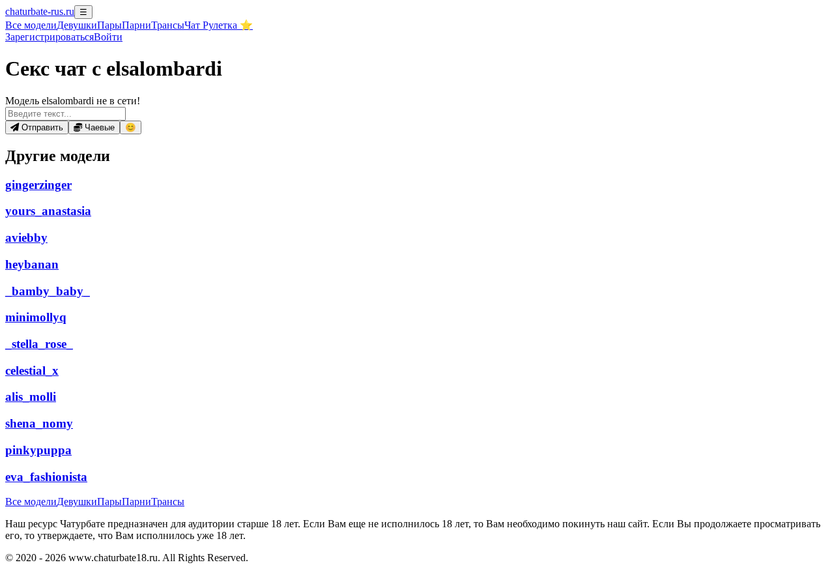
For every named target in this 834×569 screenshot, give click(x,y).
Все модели (31, 501)
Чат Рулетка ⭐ (218, 25)
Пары (109, 25)
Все (31, 25)
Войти (108, 36)
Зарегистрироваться (49, 36)
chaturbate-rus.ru (39, 11)
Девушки (77, 25)
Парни (136, 25)
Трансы (167, 25)
